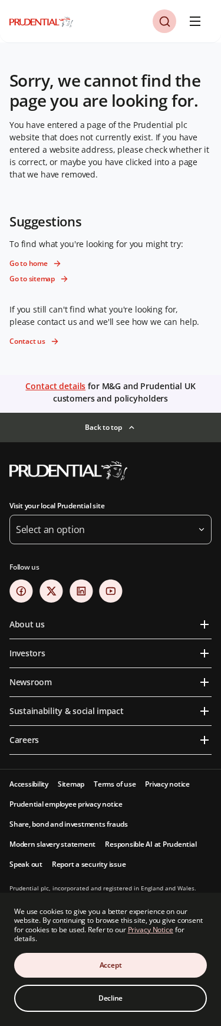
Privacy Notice (150, 930)
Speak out (25, 864)
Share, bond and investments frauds (68, 824)
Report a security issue (89, 864)
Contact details (55, 386)
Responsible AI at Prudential (150, 844)
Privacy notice (167, 784)
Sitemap (71, 784)
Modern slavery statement (52, 844)
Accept (111, 965)
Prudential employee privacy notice (66, 804)
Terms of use (115, 784)
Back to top (103, 427)
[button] (164, 21)
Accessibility (28, 784)
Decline (110, 998)
